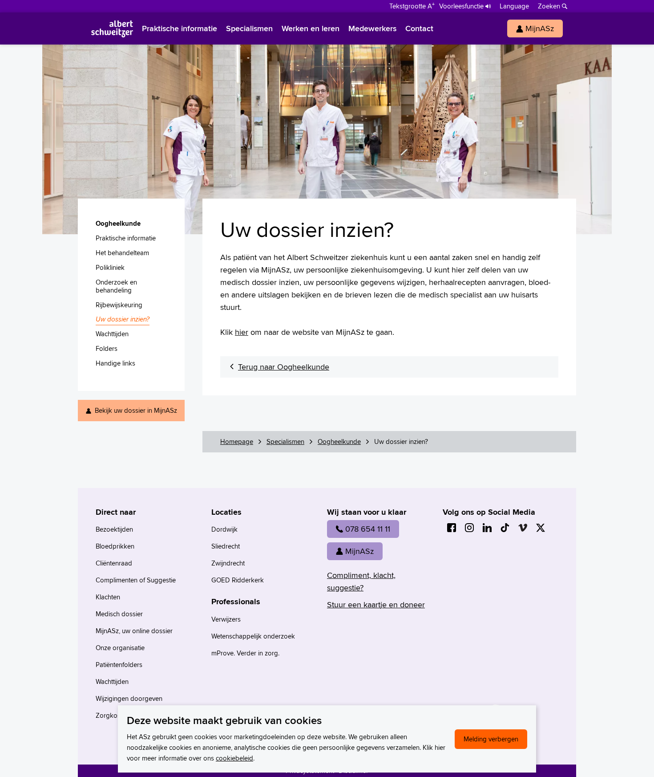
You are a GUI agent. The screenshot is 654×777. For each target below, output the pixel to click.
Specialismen (285, 441)
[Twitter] (540, 528)
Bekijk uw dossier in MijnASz (136, 410)
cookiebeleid (234, 758)
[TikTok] (505, 528)
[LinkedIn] (487, 528)
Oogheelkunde (339, 441)
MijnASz (359, 551)
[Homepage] (112, 28)
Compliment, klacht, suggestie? (361, 581)
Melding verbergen (491, 739)
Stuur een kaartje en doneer (376, 604)
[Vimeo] (523, 528)
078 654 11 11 (367, 528)
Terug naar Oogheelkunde (283, 366)
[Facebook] (451, 528)
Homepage (236, 441)
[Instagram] (469, 528)
